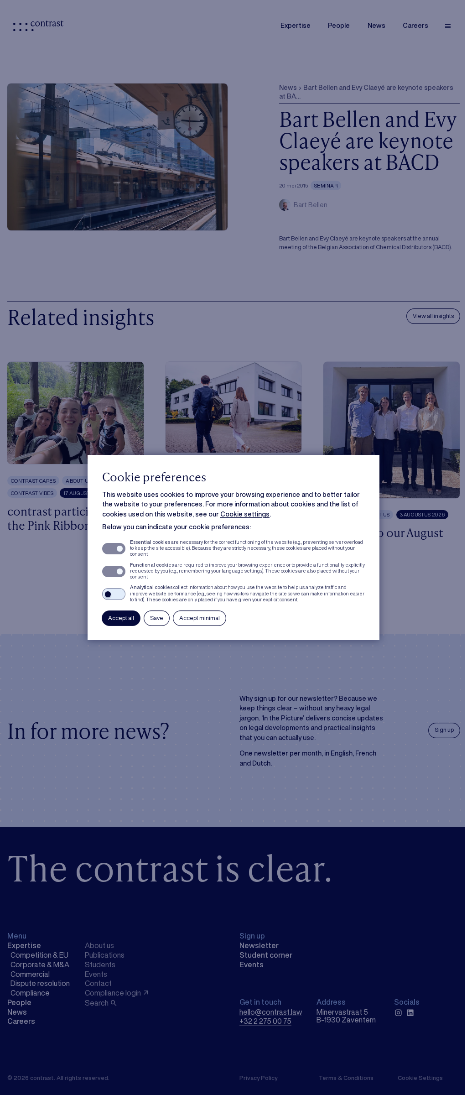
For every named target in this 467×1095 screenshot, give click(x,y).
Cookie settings (245, 514)
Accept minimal (199, 618)
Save (156, 618)
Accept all (121, 618)
